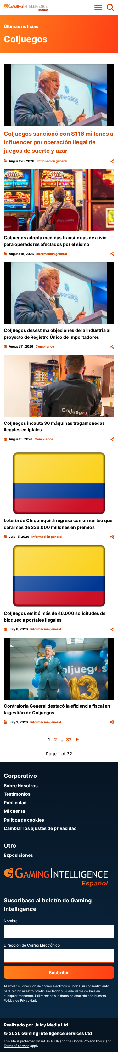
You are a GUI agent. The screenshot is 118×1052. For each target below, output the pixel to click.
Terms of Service (16, 1046)
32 (69, 739)
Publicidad (15, 802)
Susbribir (59, 972)
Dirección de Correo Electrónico (32, 945)
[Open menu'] (98, 8)
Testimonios (17, 794)
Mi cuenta (14, 811)
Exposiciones (18, 855)
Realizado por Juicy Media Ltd (36, 1024)
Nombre (11, 920)
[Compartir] (112, 161)
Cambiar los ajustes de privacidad (40, 828)
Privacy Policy (94, 1041)
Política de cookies (24, 819)
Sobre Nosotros (21, 785)
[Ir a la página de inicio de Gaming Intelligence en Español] (26, 8)
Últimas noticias (21, 26)
